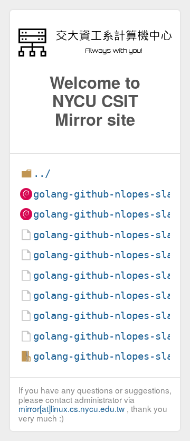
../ (42, 173)
